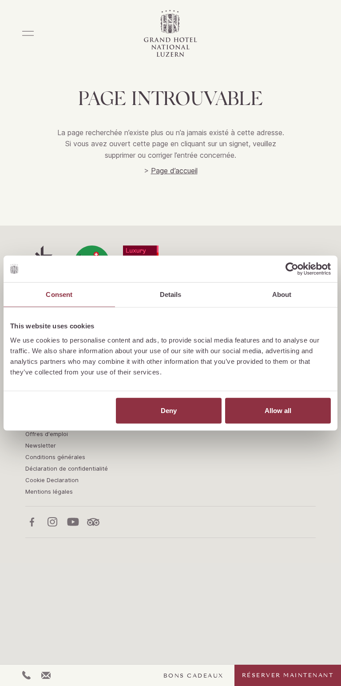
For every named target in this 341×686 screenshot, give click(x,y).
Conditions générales (55, 456)
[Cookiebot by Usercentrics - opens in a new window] (292, 269)
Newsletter (40, 445)
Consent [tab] (59, 294)
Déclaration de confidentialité (66, 468)
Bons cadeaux (193, 676)
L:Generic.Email (46, 675)
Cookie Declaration (52, 479)
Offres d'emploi (46, 433)
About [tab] (282, 294)
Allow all (278, 410)
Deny (169, 410)
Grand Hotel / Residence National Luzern (170, 33)
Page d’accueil (174, 170)
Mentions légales (49, 491)
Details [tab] (171, 294)
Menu (28, 33)
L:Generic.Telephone (26, 675)
